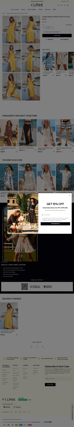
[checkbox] (41, 218)
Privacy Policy (50, 220)
